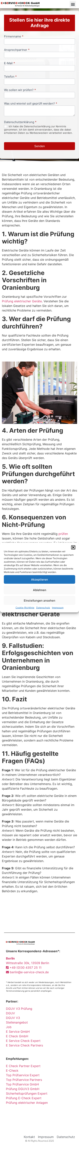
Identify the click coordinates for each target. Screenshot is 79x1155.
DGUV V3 (13, 1018)
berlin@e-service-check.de (29, 972)
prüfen (63, 534)
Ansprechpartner (17, 50)
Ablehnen (39, 590)
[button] (73, 547)
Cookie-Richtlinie (25, 607)
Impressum (57, 607)
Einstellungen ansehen (39, 600)
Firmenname (13, 36)
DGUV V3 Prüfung (19, 1009)
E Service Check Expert (24, 1041)
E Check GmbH (17, 1036)
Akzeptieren (39, 579)
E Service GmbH (18, 1031)
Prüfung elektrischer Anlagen (27, 1103)
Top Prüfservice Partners (24, 1080)
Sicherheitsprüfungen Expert (26, 1093)
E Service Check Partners (24, 1045)
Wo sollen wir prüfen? (20, 90)
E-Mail (9, 63)
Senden (39, 146)
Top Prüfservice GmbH (22, 1084)
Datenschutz (43, 607)
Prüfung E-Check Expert (23, 1098)
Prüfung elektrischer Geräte (22, 301)
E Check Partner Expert (23, 1066)
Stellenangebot (17, 1022)
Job (9, 1027)
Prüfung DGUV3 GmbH (22, 1089)
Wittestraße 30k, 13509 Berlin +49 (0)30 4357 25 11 (27, 962)
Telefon (10, 76)
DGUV (10, 1013)
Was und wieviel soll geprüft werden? (30, 103)
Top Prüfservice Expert (23, 1075)
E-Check (12, 1070)
